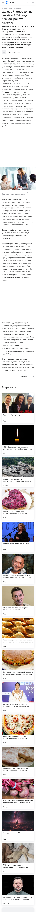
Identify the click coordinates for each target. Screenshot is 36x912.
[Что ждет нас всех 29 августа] (18, 826)
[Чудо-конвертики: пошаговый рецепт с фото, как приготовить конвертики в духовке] (18, 633)
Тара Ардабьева (14, 52)
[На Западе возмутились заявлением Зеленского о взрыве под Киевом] (18, 890)
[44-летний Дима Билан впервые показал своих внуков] (18, 601)
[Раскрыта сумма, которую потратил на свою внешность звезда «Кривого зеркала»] (18, 569)
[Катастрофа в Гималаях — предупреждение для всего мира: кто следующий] (18, 472)
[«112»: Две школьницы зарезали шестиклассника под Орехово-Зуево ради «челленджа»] (18, 440)
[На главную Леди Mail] (11, 2)
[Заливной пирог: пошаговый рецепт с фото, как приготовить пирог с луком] (18, 665)
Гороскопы (17, 8)
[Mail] (7, 2)
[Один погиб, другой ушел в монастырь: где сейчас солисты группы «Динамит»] (18, 408)
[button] (18, 179)
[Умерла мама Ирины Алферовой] (18, 537)
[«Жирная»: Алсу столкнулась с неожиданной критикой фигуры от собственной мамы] (18, 697)
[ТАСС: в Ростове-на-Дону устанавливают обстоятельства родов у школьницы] (18, 858)
